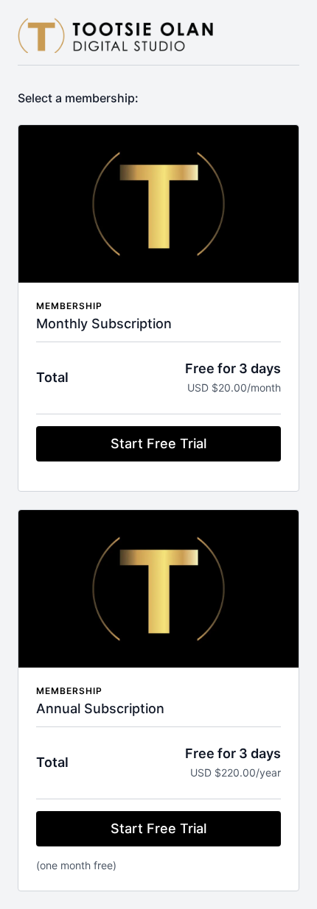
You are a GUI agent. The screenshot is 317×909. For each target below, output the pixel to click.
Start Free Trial (158, 443)
